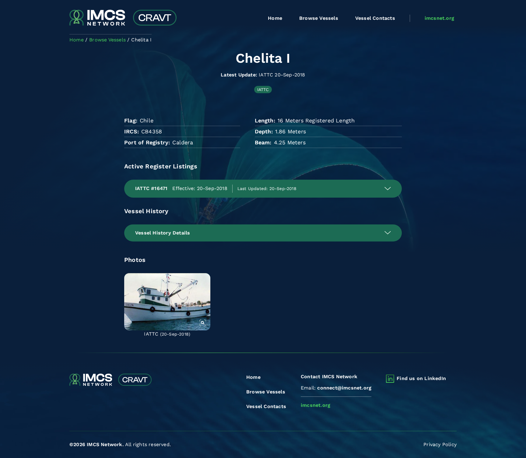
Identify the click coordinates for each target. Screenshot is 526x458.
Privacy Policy (440, 444)
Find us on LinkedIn (421, 378)
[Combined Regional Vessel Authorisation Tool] (123, 18)
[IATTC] (167, 301)
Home (275, 18)
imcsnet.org (439, 18)
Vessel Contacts (375, 18)
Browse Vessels (318, 18)
